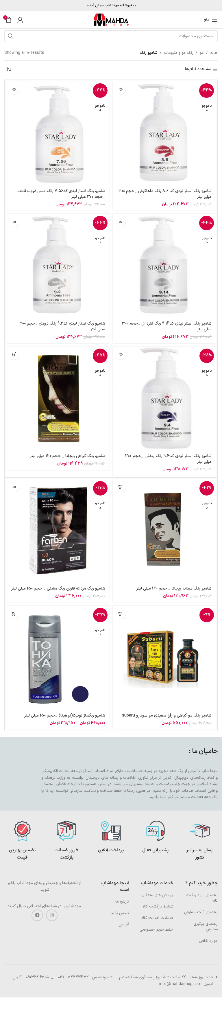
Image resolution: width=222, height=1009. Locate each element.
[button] (121, 614)
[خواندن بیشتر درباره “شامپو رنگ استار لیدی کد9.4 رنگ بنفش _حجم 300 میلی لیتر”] (121, 354)
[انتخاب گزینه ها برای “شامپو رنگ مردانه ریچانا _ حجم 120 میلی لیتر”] (121, 487)
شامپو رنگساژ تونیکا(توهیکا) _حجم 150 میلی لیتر (64, 715)
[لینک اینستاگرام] (52, 915)
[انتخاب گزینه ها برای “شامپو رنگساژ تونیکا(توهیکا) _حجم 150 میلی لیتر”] (14, 614)
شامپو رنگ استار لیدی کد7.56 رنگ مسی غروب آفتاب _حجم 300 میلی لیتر (61, 194)
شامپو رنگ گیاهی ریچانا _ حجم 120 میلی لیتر (67, 456)
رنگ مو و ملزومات (178, 53)
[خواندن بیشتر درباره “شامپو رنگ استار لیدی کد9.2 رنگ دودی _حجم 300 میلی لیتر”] (14, 222)
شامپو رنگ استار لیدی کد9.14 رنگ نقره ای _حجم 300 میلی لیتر (167, 326)
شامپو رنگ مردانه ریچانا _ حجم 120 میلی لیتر (174, 588)
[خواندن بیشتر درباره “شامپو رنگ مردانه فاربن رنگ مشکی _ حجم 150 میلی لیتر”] (14, 487)
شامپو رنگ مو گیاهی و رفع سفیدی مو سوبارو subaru (167, 715)
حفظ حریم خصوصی (156, 930)
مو (202, 53)
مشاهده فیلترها (198, 69)
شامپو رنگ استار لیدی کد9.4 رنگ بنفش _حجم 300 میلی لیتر (168, 459)
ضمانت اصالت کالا (157, 918)
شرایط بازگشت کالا (158, 906)
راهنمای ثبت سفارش (201, 912)
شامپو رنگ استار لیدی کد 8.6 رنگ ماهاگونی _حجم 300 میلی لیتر (165, 194)
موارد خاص (208, 941)
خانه (214, 53)
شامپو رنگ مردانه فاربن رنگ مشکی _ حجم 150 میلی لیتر (58, 588)
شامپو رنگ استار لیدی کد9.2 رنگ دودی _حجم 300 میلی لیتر (62, 326)
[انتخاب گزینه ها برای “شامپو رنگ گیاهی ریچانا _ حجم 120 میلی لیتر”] (14, 354)
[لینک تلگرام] (37, 915)
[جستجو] (10, 36)
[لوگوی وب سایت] (111, 19)
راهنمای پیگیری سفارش (205, 927)
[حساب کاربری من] (20, 19)
